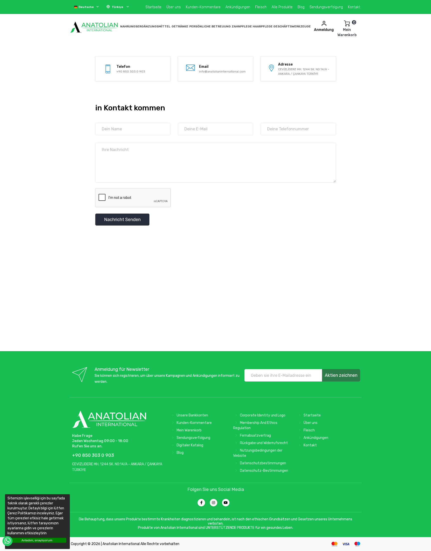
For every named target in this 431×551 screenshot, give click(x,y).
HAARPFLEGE (263, 26)
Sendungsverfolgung (326, 7)
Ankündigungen (237, 7)
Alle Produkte (282, 7)
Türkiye (117, 7)
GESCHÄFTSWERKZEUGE (292, 26)
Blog (301, 7)
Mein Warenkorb (189, 430)
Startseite (153, 7)
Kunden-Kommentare (203, 7)
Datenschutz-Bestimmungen (263, 471)
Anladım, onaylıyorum (36, 540)
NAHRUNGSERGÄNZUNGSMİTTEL (145, 26)
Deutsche (86, 7)
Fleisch (261, 7)
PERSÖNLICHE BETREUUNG (210, 26)
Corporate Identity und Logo (262, 415)
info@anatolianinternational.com (222, 71)
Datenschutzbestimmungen (262, 463)
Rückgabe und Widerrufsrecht (263, 443)
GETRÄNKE (180, 26)
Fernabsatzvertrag (255, 435)
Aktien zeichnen (341, 375)
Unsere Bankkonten (192, 415)
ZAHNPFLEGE (242, 26)
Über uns (173, 7)
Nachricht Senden (122, 219)
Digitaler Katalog (189, 445)
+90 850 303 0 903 (130, 71)
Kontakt (354, 7)
